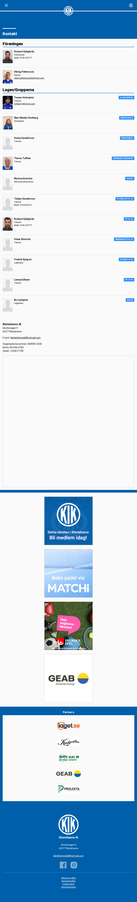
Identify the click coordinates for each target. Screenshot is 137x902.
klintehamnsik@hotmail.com (26, 337)
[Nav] (6, 5)
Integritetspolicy (68, 887)
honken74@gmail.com (24, 104)
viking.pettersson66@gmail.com (29, 78)
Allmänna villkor (68, 878)
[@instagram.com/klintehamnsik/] (74, 865)
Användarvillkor (68, 881)
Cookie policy (68, 884)
